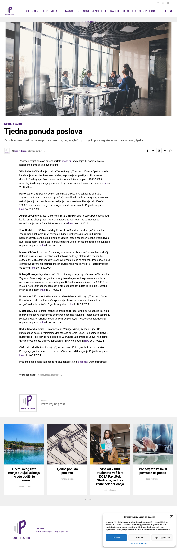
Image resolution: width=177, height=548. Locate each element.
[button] (171, 516)
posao (47, 374)
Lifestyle (89, 22)
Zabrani (139, 537)
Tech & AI (29, 11)
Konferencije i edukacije (101, 11)
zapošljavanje (56, 374)
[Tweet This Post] (153, 150)
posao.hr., (67, 161)
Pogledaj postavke (162, 537)
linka (103, 183)
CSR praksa (147, 11)
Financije (70, 11)
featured (40, 374)
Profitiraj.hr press (20, 150)
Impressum (134, 543)
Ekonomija (49, 11)
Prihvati (116, 537)
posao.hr (82, 361)
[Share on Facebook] (147, 150)
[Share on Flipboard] (159, 150)
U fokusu (129, 11)
